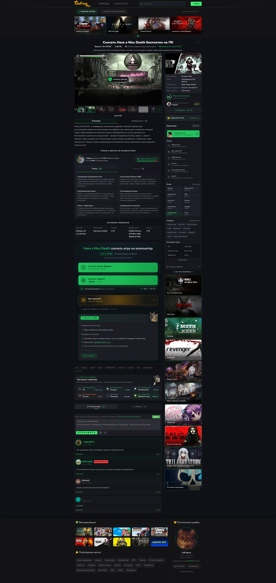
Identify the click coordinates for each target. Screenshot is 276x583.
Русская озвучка (105, 565)
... (82, 498)
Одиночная (147, 368)
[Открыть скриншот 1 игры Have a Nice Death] (90, 109)
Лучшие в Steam (192, 224)
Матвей (85, 480)
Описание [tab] (96, 121)
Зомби (169, 228)
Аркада (184, 81)
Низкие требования (84, 560)
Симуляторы (109, 560)
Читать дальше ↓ (89, 356)
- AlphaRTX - (89, 441)
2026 (112, 570)
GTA (169, 246)
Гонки (138, 565)
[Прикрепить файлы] (100, 432)
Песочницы (186, 228)
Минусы (138, 168)
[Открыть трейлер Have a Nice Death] (79, 109)
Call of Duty (187, 246)
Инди (100, 368)
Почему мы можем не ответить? (129, 417)
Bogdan (175, 105)
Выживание (177, 228)
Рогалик (121, 368)
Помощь (104, 3)
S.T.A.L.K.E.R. (188, 251)
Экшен (92, 368)
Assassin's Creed (173, 251)
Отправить (87, 432)
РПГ (193, 79)
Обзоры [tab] (140, 406)
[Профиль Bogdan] (169, 104)
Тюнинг (169, 236)
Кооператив (182, 232)
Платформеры (186, 79)
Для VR (117, 565)
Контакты (121, 3)
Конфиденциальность (186, 571)
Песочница (128, 565)
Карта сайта (180, 566)
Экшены (142, 560)
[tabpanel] (118, 136)
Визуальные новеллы (180, 236)
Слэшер (131, 368)
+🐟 (158, 454)
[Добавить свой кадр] (159, 109)
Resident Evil (171, 255)
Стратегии (80, 565)
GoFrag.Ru (87, 461)
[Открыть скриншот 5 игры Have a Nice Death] (133, 109)
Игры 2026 (181, 224)
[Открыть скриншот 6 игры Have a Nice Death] (143, 109)
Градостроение (172, 232)
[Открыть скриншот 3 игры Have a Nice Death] (111, 109)
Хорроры (91, 565)
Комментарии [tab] (97, 406)
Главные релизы (88, 11)
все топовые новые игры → (191, 11)
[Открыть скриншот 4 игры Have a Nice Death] (122, 109)
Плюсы (96, 168)
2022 (138, 368)
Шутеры (98, 560)
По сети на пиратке (156, 560)
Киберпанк (191, 232)
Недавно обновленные (114, 11)
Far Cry (186, 255)
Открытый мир (171, 224)
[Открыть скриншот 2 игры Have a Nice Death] (101, 109)
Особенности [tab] (139, 121)
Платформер (110, 368)
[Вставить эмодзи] (105, 432)
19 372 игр (196, 126)
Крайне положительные (85, 570)
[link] (78, 444)
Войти (197, 4)
